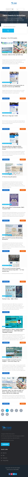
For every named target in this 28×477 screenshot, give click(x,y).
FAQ (3, 455)
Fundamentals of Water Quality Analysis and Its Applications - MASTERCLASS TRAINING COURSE (13, 331)
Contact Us (5, 458)
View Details (5, 98)
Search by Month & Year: (5, 9)
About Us (4, 452)
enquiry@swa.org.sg (9, 440)
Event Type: (15, 9)
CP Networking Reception (9, 176)
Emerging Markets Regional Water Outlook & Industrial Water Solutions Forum (12, 148)
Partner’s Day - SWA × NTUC (10, 299)
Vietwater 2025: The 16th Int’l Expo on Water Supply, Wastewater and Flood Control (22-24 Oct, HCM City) (12, 392)
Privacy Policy (5, 460)
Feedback (23, 98)
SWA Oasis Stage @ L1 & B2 (10, 115)
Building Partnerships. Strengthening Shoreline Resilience (12, 273)
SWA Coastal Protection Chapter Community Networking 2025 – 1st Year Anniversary (13, 270)
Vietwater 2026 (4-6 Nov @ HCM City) (12, 54)
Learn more (5, 444)
